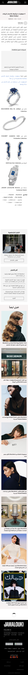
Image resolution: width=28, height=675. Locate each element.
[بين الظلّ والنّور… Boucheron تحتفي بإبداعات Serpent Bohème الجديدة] (14, 474)
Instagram (7, 633)
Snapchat (7, 635)
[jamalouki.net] (14, 2)
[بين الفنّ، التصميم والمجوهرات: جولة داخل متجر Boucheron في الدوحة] (14, 363)
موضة (22, 648)
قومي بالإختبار (14, 260)
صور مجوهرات (18, 202)
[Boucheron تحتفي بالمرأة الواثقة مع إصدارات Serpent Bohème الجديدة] (14, 400)
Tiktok (20, 635)
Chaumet (11, 194)
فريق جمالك (20, 22)
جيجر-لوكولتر (12, 199)
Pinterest (14, 633)
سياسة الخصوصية (20, 669)
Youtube (14, 635)
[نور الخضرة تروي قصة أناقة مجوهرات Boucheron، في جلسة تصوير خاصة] (14, 586)
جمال (19, 648)
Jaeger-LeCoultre (8, 197)
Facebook (21, 633)
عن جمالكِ (8, 662)
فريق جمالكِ (21, 665)
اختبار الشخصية (11, 651)
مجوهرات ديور (18, 205)
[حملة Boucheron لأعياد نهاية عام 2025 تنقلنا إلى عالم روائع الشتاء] (14, 549)
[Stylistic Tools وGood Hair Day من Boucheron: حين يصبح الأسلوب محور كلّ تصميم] (14, 326)
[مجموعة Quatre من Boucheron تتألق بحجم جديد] (14, 437)
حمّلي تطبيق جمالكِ (14, 640)
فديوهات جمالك (7, 648)
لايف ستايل (18, 651)
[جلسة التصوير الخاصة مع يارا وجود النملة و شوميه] (14, 58)
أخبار (23, 651)
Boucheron (19, 194)
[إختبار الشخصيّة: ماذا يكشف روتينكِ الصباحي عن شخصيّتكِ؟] (14, 243)
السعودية (15, 648)
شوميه (5, 199)
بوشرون (19, 199)
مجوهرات (9, 202)
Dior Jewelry (18, 197)
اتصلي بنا (22, 662)
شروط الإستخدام (7, 665)
